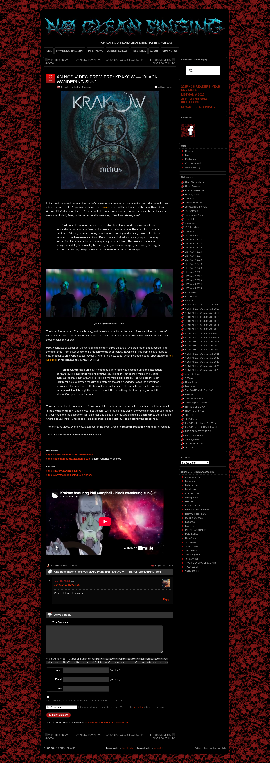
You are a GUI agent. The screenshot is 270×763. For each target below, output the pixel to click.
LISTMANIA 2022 (193, 276)
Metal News (191, 292)
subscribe (138, 707)
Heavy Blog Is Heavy (195, 514)
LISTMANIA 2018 (193, 260)
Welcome (189, 447)
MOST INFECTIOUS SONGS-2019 (202, 345)
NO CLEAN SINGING (65, 748)
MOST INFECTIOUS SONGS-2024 (202, 366)
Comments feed (193, 163)
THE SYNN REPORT (195, 435)
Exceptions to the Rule (71, 87)
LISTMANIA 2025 (193, 288)
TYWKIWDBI (191, 567)
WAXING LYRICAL (194, 443)
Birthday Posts (192, 194)
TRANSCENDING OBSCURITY (200, 563)
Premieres (86, 87)
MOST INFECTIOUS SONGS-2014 (202, 325)
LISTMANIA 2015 (193, 247)
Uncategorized (192, 439)
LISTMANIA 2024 (193, 284)
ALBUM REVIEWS (117, 51)
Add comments (165, 87)
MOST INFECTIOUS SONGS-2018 (202, 341)
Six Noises (190, 542)
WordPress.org (192, 167)
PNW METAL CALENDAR (70, 51)
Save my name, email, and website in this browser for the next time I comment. (85, 700)
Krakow (170, 565)
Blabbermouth (192, 485)
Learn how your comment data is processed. (107, 722)
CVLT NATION (192, 493)
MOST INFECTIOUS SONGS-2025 (202, 370)
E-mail (58, 679)
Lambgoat (190, 522)
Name (59, 670)
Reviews (189, 394)
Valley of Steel (192, 571)
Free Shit (189, 219)
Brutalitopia (191, 489)
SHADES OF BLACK (195, 406)
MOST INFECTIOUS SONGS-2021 (202, 354)
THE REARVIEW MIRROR (198, 431)
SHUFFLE (190, 415)
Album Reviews (192, 186)
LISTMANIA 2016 (193, 252)
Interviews (190, 223)
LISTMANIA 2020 (193, 268)
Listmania (190, 231)
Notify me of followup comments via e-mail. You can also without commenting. (121, 707)
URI (60, 688)
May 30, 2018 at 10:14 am (67, 585)
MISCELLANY (192, 296)
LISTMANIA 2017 (193, 256)
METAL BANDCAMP (195, 530)
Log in (188, 155)
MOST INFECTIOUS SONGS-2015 (202, 329)
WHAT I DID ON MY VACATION (56, 62)
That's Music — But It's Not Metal (201, 427)
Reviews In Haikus (194, 398)
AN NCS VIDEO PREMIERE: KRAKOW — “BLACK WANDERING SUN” (107, 79)
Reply (166, 599)
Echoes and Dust (193, 505)
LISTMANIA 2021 (193, 272)
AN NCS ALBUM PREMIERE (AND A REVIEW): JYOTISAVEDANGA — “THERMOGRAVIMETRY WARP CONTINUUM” (125, 62)
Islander (63, 565)
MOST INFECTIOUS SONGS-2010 (202, 309)
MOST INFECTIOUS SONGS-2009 (202, 304)
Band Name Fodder (194, 190)
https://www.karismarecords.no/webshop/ (70, 454)
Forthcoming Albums (195, 215)
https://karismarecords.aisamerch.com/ (68, 458)
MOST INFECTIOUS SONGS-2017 (202, 337)
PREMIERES (139, 51)
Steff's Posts (191, 419)
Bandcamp (190, 481)
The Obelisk (191, 550)
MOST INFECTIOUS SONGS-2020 (202, 349)
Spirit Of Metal (192, 546)
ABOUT (154, 51)
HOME (48, 51)
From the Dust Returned (197, 509)
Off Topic (189, 378)
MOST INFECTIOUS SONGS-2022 (202, 358)
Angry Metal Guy (193, 477)
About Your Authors (194, 182)
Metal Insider (191, 534)
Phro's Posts (191, 382)
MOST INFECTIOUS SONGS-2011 (202, 313)
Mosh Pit (189, 300)
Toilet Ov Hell (191, 558)
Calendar (189, 198)
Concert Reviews (193, 202)
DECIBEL (190, 501)
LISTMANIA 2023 (193, 280)
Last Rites (190, 526)
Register (189, 151)
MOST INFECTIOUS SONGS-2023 (202, 362)
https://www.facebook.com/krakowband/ (69, 474)
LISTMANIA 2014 (193, 243)
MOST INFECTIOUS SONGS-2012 (202, 317)
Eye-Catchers (191, 211)
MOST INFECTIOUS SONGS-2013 (202, 321)
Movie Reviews (192, 374)
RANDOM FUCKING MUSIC (199, 390)
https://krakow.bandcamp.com (63, 470)
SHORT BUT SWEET (195, 411)
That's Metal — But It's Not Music (201, 423)
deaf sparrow (191, 497)
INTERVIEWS (95, 51)
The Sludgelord (193, 554)
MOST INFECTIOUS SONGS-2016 (202, 333)
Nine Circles (191, 538)
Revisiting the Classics (196, 402)
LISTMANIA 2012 (193, 235)
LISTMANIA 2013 (193, 239)
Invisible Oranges (194, 518)
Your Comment (60, 622)
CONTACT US (170, 51)
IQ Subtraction (192, 227)
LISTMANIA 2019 (193, 264)
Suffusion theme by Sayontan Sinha (210, 748)
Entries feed (191, 159)
